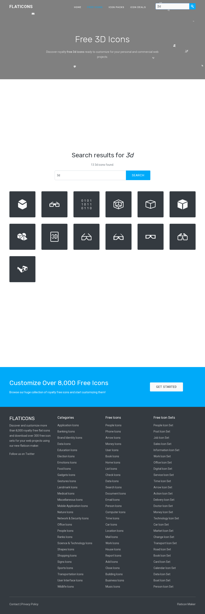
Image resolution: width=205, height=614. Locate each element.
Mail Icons (112, 537)
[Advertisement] (102, 115)
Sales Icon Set (162, 443)
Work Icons (112, 543)
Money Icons (113, 443)
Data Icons (64, 443)
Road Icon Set (162, 549)
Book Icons (112, 456)
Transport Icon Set (165, 543)
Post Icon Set (162, 431)
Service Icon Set (164, 475)
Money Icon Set (163, 512)
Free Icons (95, 7)
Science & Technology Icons (74, 543)
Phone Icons (113, 431)
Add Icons (112, 561)
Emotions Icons (67, 462)
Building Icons (114, 574)
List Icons (111, 468)
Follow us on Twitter (22, 453)
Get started (166, 387)
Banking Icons (66, 431)
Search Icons (114, 487)
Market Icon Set (163, 530)
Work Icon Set (162, 456)
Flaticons (21, 6)
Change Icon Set (164, 537)
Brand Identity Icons (69, 437)
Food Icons (64, 468)
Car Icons (111, 524)
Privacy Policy (29, 604)
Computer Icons (116, 512)
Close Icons (113, 568)
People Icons (65, 530)
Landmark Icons (67, 487)
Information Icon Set (166, 450)
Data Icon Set (162, 574)
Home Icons (113, 462)
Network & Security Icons (73, 518)
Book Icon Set (162, 555)
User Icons (112, 450)
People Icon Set (163, 425)
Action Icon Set (163, 493)
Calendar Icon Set (165, 568)
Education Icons (67, 450)
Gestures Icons (66, 481)
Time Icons (112, 518)
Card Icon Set (162, 561)
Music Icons (113, 586)
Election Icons (66, 456)
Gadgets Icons (66, 475)
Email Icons (113, 499)
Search (138, 175)
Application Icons (68, 425)
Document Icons (116, 493)
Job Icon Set (161, 437)
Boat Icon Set (162, 580)
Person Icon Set (163, 586)
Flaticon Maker (186, 604)
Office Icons (64, 524)
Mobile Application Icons (72, 506)
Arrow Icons (113, 437)
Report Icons (113, 555)
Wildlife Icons (65, 586)
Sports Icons (65, 568)
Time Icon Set (162, 481)
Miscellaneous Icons (70, 499)
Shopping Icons (67, 555)
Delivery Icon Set (164, 499)
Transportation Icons (70, 574)
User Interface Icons (70, 580)
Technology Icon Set (166, 518)
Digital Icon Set (163, 468)
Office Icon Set (163, 462)
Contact (14, 604)
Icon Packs (116, 7)
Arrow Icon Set (163, 487)
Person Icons (114, 506)
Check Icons (113, 475)
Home (77, 7)
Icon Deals (138, 7)
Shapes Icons (65, 549)
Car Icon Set (161, 524)
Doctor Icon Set (163, 506)
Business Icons (115, 580)
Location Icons (115, 530)
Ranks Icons (64, 537)
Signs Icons (64, 561)
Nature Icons (65, 512)
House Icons (113, 549)
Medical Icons (65, 493)
